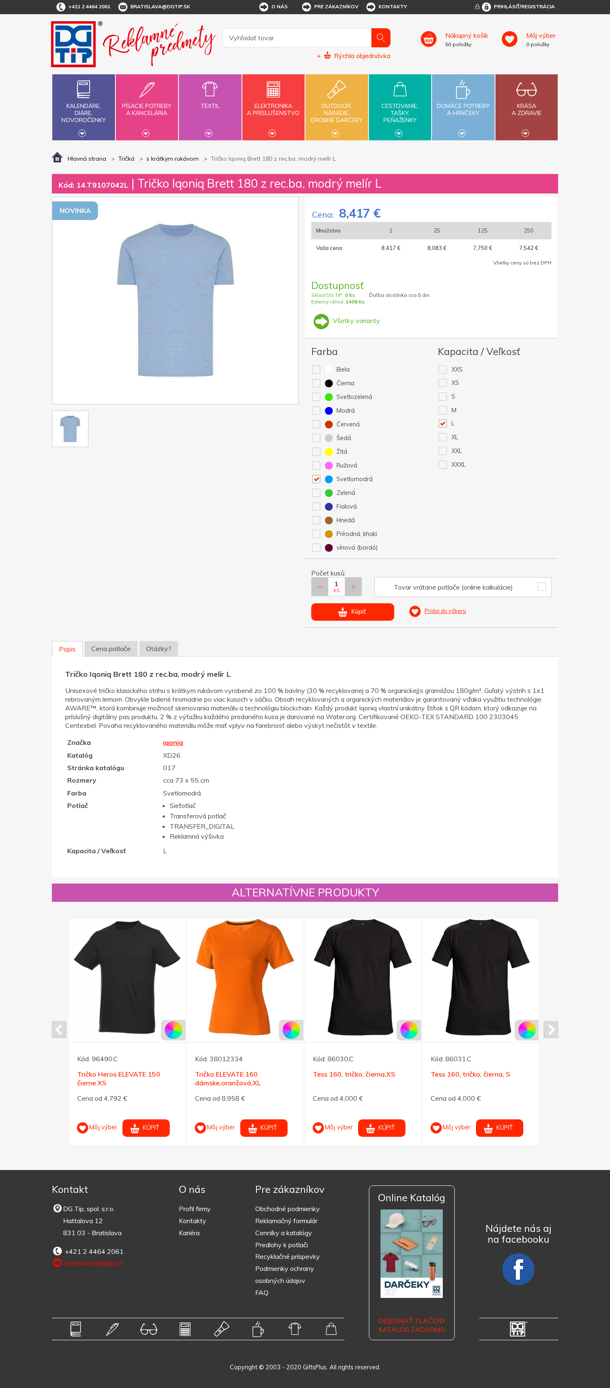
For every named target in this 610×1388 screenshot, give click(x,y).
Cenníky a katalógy (283, 1233)
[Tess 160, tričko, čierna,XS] (363, 977)
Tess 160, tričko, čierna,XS (354, 1074)
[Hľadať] (380, 37)
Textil (210, 106)
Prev (59, 1029)
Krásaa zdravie (527, 109)
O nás (279, 6)
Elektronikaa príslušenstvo (273, 109)
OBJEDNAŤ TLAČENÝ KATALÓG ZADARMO (411, 1325)
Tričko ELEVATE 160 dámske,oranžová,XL (228, 1078)
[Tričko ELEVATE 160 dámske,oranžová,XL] (245, 977)
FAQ (261, 1292)
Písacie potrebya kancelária (146, 109)
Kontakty (392, 6)
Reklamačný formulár (286, 1221)
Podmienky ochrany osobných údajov (284, 1274)
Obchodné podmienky (287, 1208)
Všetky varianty (355, 320)
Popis (67, 649)
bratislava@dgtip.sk (160, 6)
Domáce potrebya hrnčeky (463, 109)
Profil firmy (195, 1208)
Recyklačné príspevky (287, 1256)
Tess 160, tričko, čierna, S (470, 1074)
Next (551, 1029)
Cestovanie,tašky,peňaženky (399, 113)
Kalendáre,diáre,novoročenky (83, 113)
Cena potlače (111, 648)
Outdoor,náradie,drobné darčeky (337, 113)
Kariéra (189, 1233)
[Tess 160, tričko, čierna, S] (480, 977)
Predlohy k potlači (281, 1245)
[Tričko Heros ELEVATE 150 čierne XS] (127, 977)
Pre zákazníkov (336, 6)
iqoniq (173, 742)
